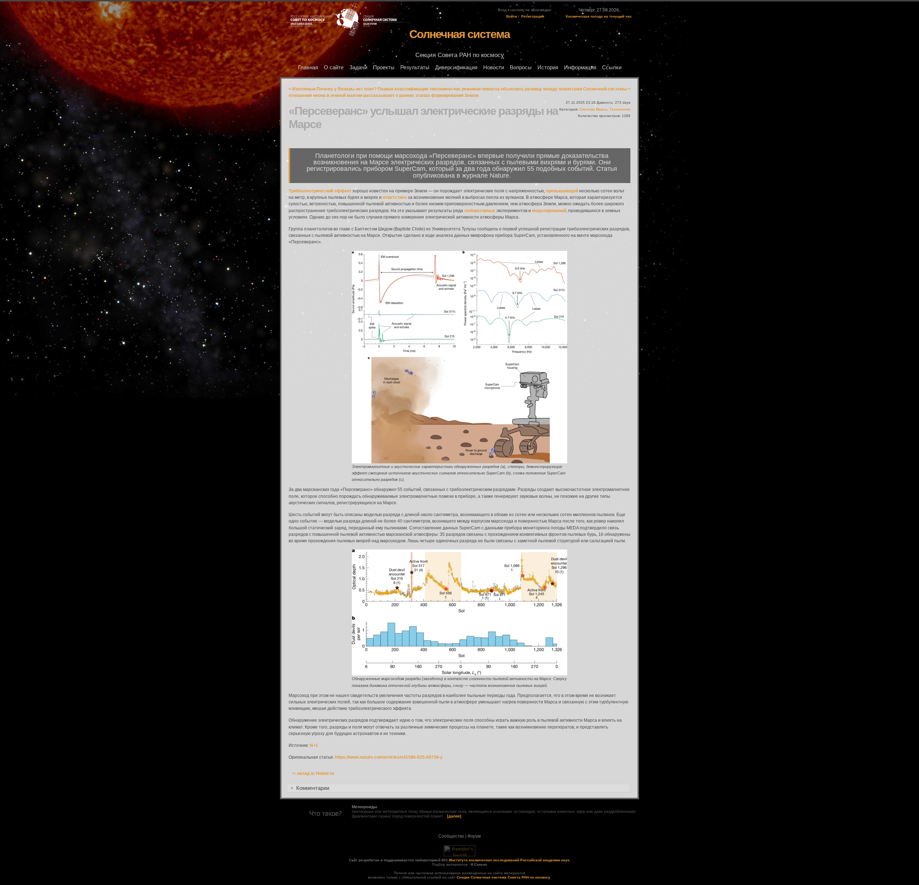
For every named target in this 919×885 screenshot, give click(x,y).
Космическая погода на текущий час (599, 16)
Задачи (358, 67)
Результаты (414, 67)
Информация (580, 67)
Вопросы (521, 67)
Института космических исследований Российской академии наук (509, 860)
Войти (511, 16)
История (547, 67)
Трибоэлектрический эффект (320, 190)
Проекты (384, 67)
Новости (493, 67)
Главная (308, 67)
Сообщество (451, 836)
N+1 (314, 745)
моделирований (549, 210)
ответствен (395, 197)
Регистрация (532, 16)
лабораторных (479, 210)
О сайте (334, 67)
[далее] (454, 816)
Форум (474, 836)
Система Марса (593, 109)
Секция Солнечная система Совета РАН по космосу (503, 877)
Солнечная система (459, 34)
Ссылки (611, 67)
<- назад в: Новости (313, 773)
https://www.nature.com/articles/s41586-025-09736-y (389, 757)
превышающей (562, 190)
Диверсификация (456, 67)
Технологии (620, 109)
